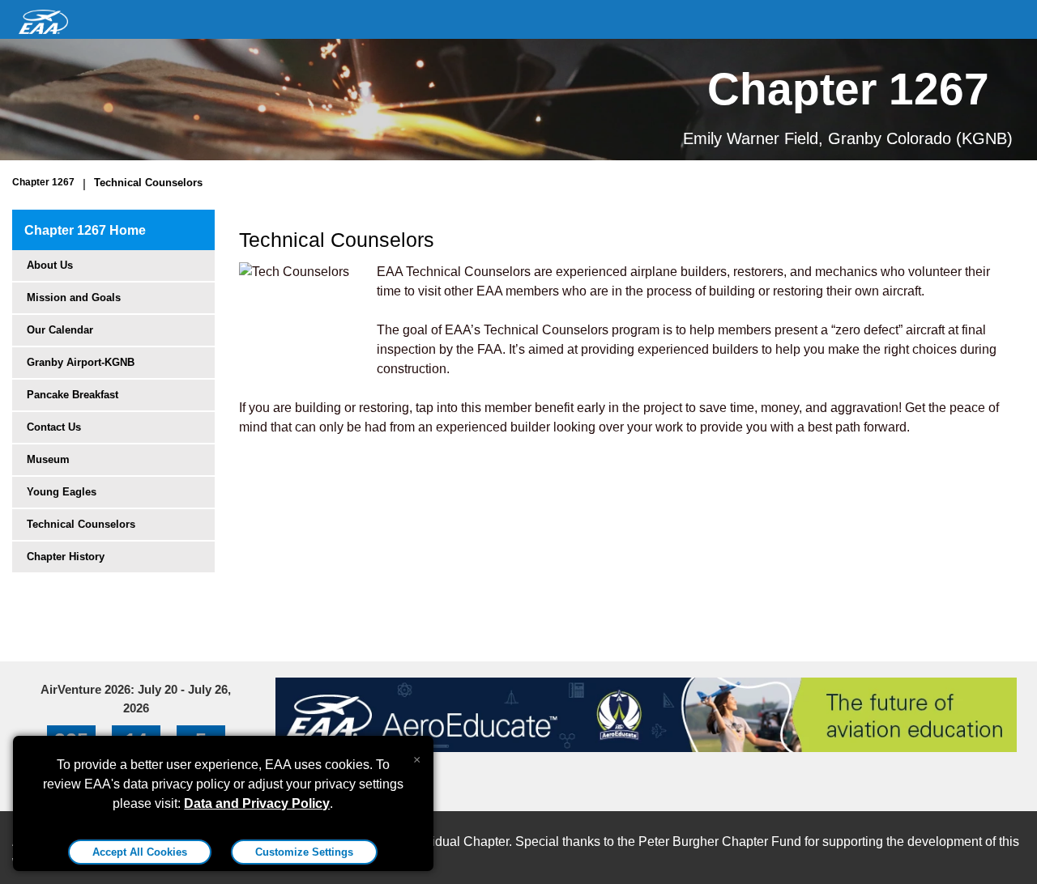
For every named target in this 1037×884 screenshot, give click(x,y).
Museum (48, 459)
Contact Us (54, 427)
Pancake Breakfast (72, 395)
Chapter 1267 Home (85, 230)
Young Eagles (61, 492)
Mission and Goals (74, 297)
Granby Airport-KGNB (80, 362)
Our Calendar (60, 330)
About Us (50, 265)
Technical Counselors (148, 182)
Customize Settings (304, 852)
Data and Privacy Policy (257, 803)
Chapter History (66, 556)
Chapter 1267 (43, 182)
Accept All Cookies (139, 852)
